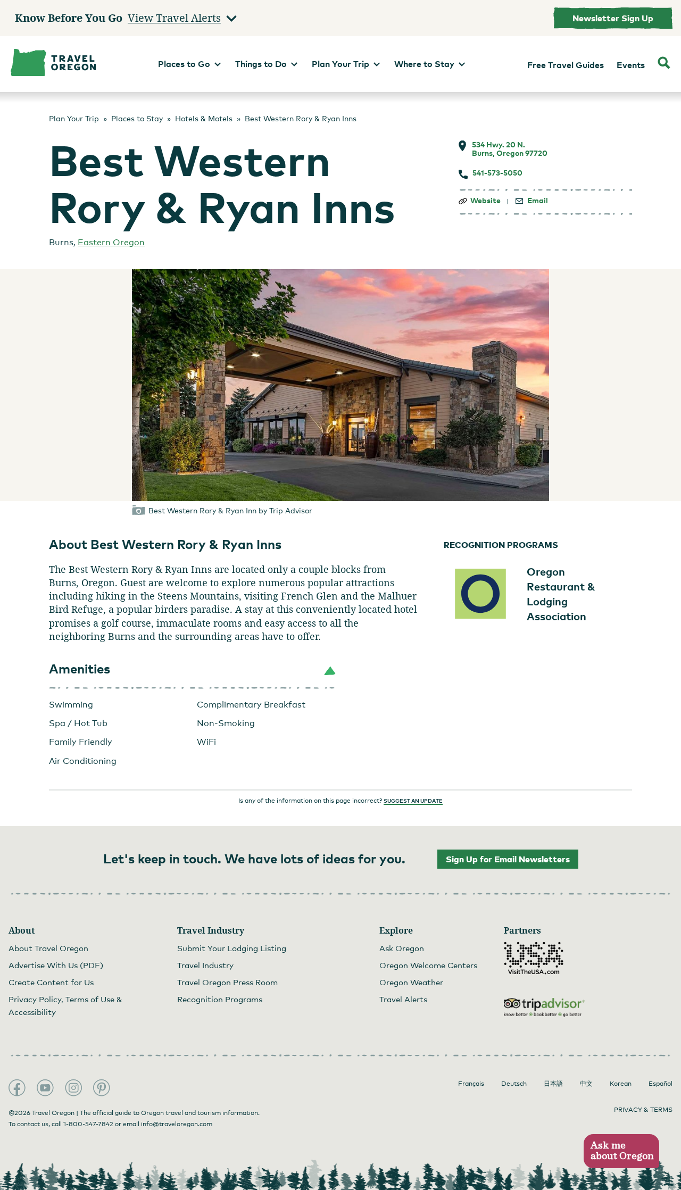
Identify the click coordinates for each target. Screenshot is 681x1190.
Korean (621, 1083)
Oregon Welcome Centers (428, 965)
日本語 (553, 1083)
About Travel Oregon (48, 948)
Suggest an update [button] (413, 800)
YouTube (45, 1087)
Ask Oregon (401, 948)
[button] (192, 669)
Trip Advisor (544, 1008)
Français (471, 1083)
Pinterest (101, 1087)
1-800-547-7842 (88, 1124)
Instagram (73, 1087)
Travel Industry (205, 965)
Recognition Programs (219, 999)
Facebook (17, 1087)
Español (660, 1083)
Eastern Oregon (111, 242)
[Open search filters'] (664, 64)
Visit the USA (533, 958)
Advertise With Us (56, 965)
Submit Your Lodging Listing (231, 948)
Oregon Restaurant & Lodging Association (561, 593)
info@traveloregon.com (176, 1124)
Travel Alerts (403, 999)
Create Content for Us (51, 982)
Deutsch (514, 1083)
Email (537, 200)
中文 (586, 1083)
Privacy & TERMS (643, 1109)
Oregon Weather (411, 982)
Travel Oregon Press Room (227, 982)
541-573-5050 (497, 173)
